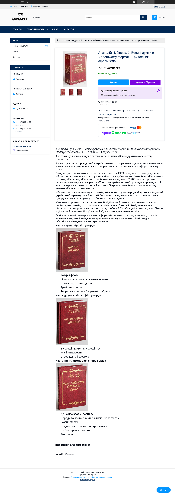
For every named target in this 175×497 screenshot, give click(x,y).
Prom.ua (100, 472)
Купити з (140, 82)
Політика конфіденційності (101, 477)
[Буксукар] (20, 22)
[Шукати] (143, 17)
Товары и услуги (35, 29)
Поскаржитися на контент (80, 477)
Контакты (68, 29)
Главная (17, 29)
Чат (165, 490)
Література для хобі (73, 40)
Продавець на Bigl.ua (87, 475)
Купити (113, 82)
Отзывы (16, 57)
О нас (55, 29)
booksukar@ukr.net (23, 146)
